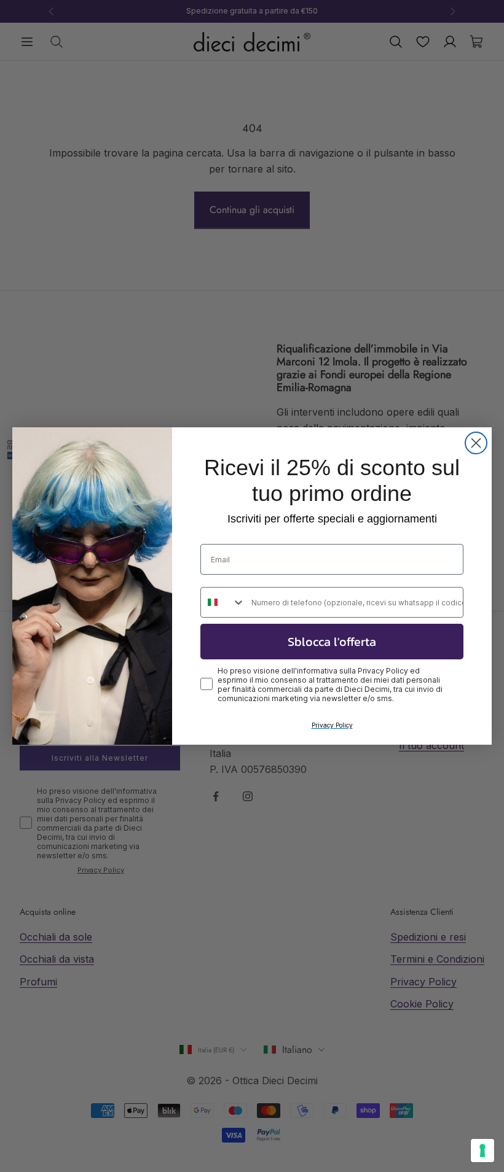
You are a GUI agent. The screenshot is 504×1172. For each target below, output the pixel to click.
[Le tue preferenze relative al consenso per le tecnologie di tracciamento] (482, 1150)
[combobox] (223, 602)
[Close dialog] (476, 443)
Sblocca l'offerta (332, 641)
